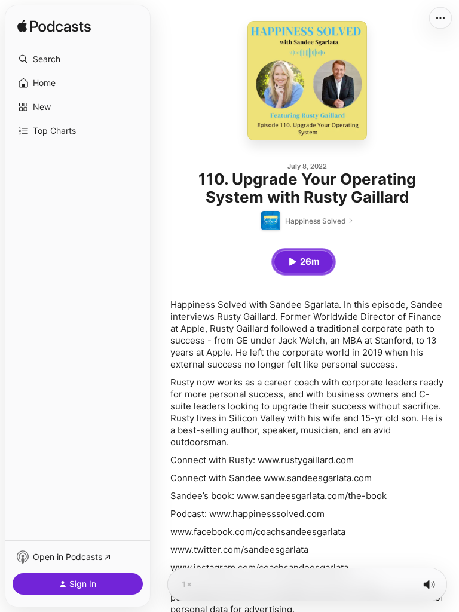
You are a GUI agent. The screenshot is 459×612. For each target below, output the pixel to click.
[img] (54, 27)
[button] (77, 59)
